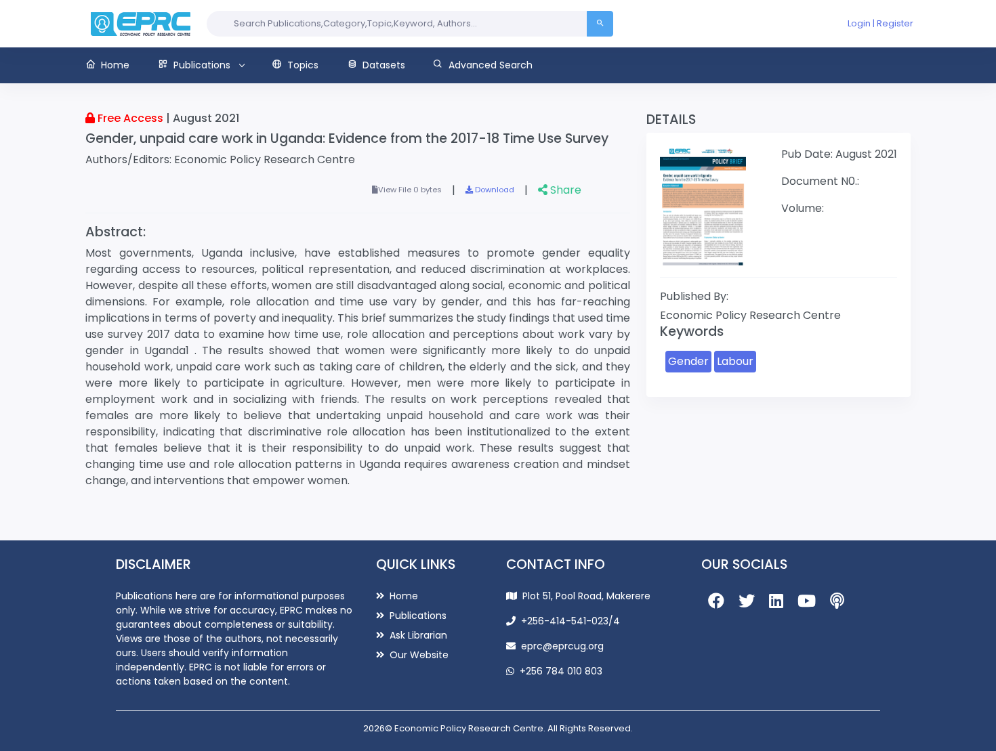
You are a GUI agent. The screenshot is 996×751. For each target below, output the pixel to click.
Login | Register (880, 23)
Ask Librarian (417, 635)
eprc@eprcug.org (562, 646)
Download (493, 189)
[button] (114, 65)
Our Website (418, 655)
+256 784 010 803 (561, 671)
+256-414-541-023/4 (570, 621)
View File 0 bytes (410, 189)
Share (564, 190)
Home (402, 596)
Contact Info (555, 564)
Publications (417, 615)
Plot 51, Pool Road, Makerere (586, 596)
